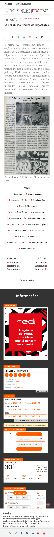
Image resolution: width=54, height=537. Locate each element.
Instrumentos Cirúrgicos (35, 224)
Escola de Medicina (19, 212)
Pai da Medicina (28, 248)
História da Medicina (36, 218)
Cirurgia (15, 200)
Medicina (34, 236)
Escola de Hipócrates (28, 206)
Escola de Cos (39, 200)
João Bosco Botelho (18, 230)
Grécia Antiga (39, 212)
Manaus (21, 236)
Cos (26, 200)
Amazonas (18, 194)
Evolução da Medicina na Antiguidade (14, 265)
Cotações (9, 396)
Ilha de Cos (14, 224)
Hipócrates (16, 218)
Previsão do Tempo (13, 459)
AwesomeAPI (23, 420)
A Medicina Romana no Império (41, 265)
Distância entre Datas (14, 488)
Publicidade (10, 306)
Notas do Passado (39, 242)
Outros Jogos (42, 391)
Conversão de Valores (14, 429)
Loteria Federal (11, 366)
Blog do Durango (35, 194)
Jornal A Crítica (38, 230)
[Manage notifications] (48, 505)
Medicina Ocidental (17, 242)
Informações (27, 295)
